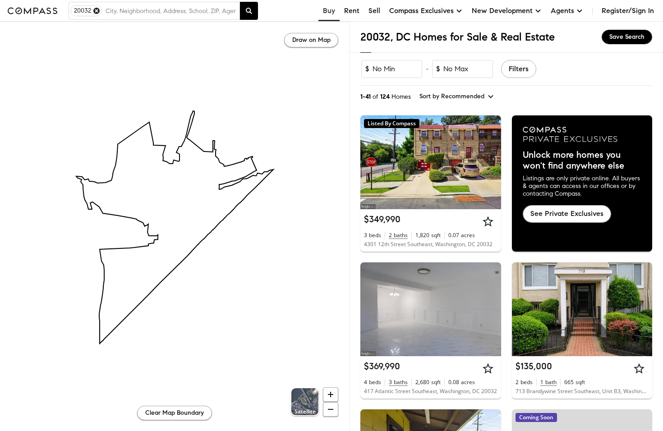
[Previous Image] (371, 162)
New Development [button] (502, 10)
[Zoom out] (330, 409)
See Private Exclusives (566, 213)
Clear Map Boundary (174, 413)
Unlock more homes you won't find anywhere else (573, 160)
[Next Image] (490, 162)
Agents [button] (562, 10)
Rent (351, 10)
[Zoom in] (330, 394)
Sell (374, 10)
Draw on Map (311, 40)
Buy (329, 10)
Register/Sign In (628, 10)
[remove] (96, 10)
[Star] (488, 221)
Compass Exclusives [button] (421, 10)
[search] (249, 11)
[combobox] (170, 10)
